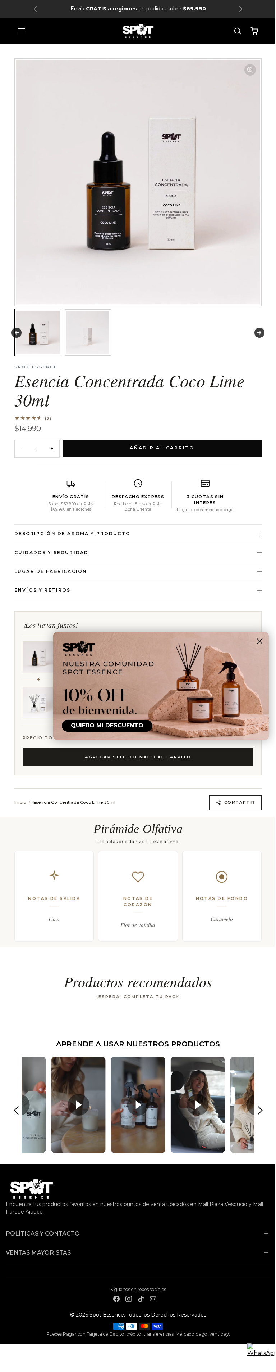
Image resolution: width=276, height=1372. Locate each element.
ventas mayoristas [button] (38, 1252)
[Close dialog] (254, 641)
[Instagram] (126, 1298)
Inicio (17, 802)
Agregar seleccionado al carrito (135, 756)
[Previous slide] (14, 1020)
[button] (19, 31)
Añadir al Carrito (159, 447)
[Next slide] (257, 332)
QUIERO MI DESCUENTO (101, 725)
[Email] (150, 1298)
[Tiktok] (138, 1298)
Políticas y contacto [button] (43, 1233)
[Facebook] (113, 1298)
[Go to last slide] (14, 332)
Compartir (236, 802)
